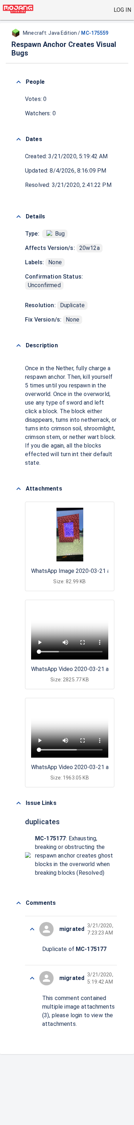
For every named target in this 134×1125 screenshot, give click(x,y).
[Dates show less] (18, 139)
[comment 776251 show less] (32, 978)
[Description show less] (18, 345)
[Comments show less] (18, 903)
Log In (122, 9)
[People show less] (18, 82)
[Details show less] (18, 216)
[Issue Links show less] (18, 803)
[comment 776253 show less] (32, 929)
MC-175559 (94, 33)
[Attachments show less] (18, 489)
